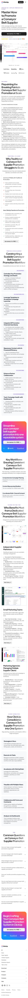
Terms (18, 989)
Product (3, 971)
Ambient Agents (5, 957)
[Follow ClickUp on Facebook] (5, 985)
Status (2, 989)
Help (2, 981)
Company (3, 978)
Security (8, 989)
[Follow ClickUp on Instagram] (7, 985)
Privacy (14, 989)
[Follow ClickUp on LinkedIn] (2, 985)
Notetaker (4, 960)
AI (1, 950)
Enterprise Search (6, 962)
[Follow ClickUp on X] (9, 985)
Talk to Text (4, 964)
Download (3, 968)
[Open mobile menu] (25, 2)
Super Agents (5, 955)
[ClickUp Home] (5, 2)
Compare (3, 974)
